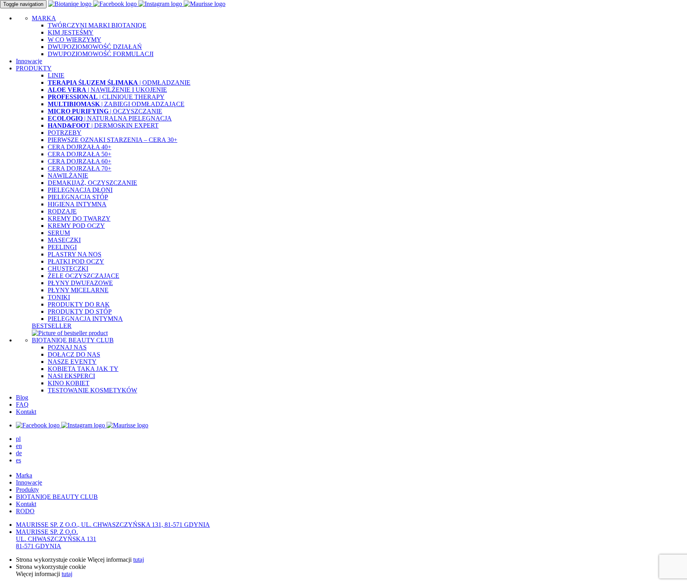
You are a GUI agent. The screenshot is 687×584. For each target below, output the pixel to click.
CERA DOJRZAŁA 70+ (79, 168)
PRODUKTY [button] (34, 68)
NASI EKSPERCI (71, 376)
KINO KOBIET (68, 383)
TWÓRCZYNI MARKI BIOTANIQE (97, 25)
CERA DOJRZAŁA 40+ (79, 147)
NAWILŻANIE (68, 175)
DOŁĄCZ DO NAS (74, 354)
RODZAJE (62, 211)
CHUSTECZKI (68, 268)
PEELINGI (62, 247)
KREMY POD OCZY (76, 225)
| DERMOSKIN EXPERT (103, 125)
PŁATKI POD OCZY (76, 261)
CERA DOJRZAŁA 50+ (79, 154)
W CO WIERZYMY (74, 39)
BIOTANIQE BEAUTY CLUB (73, 340)
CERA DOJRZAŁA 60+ (79, 161)
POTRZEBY (65, 132)
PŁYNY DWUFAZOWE (80, 282)
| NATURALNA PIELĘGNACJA (110, 118)
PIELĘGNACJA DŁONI (80, 189)
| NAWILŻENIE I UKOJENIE (107, 89)
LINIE (56, 75)
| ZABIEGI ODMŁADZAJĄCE (116, 104)
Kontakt (26, 411)
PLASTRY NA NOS (74, 254)
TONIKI (59, 297)
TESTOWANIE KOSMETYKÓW (92, 390)
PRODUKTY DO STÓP (80, 311)
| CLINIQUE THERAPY (106, 96)
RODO (25, 511)
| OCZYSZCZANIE (105, 111)
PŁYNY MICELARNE (78, 290)
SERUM (59, 232)
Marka (24, 475)
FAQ (22, 404)
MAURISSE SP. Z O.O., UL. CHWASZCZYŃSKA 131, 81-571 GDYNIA (113, 524)
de (19, 453)
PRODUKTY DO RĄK (79, 304)
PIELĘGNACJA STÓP (78, 197)
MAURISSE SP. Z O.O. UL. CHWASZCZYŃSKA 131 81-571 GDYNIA (56, 538)
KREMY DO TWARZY (79, 218)
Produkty (27, 489)
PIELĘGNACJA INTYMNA (85, 318)
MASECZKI (64, 240)
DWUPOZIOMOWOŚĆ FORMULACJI (100, 53)
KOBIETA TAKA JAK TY (83, 368)
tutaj (138, 559)
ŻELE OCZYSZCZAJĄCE (83, 275)
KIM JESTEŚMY (70, 32)
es (18, 460)
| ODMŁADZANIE (119, 82)
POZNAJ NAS (67, 347)
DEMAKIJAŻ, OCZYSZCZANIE (92, 182)
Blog (22, 397)
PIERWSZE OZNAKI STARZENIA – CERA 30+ (112, 139)
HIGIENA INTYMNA (77, 204)
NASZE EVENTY (72, 361)
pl (18, 438)
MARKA (44, 18)
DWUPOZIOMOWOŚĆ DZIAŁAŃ (95, 46)
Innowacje (29, 61)
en (19, 445)
